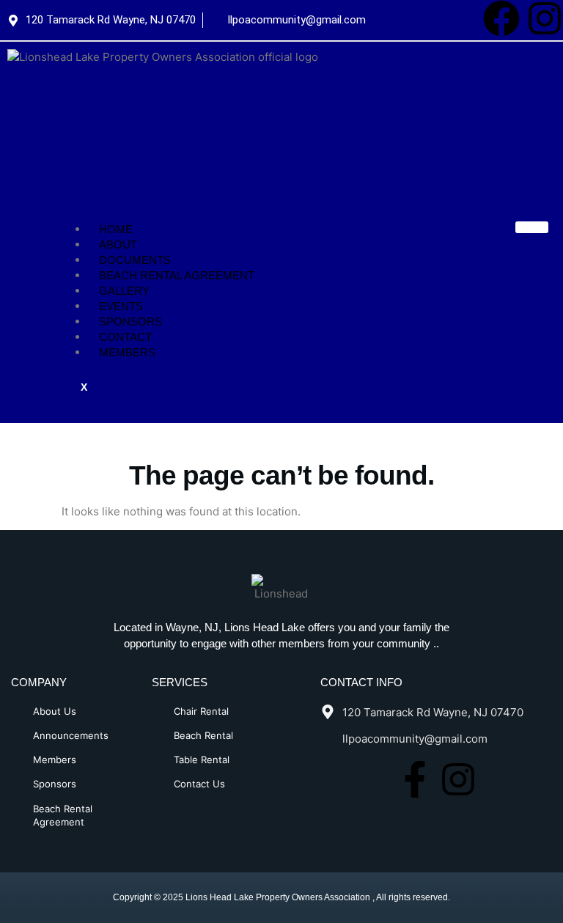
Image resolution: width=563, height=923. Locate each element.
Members (127, 352)
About (118, 244)
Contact (125, 337)
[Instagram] (544, 18)
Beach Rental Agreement (176, 275)
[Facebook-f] (415, 779)
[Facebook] (501, 18)
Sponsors (130, 321)
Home (116, 229)
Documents (135, 260)
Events (121, 306)
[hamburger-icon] (531, 227)
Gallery (124, 290)
